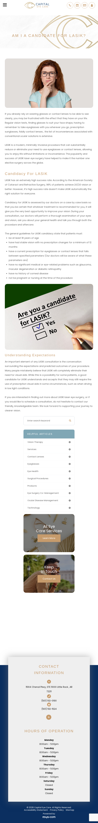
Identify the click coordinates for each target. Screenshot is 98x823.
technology (33, 507)
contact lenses (35, 456)
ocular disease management (42, 500)
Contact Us (49, 578)
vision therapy (35, 442)
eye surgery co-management (43, 493)
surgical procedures (37, 478)
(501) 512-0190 (49, 700)
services (31, 449)
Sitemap (70, 810)
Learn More (49, 538)
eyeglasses (33, 463)
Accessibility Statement (36, 810)
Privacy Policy (57, 810)
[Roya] (49, 817)
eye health (32, 471)
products (32, 485)
